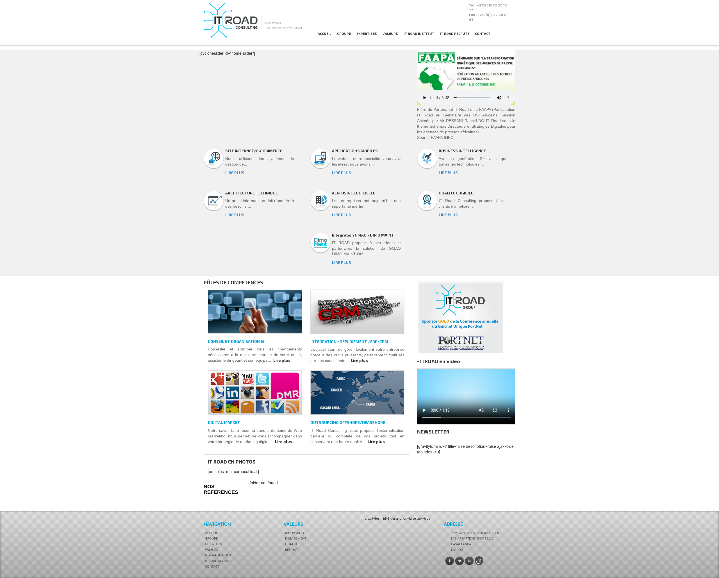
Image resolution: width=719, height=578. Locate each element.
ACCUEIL (324, 33)
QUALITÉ (291, 544)
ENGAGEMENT (295, 538)
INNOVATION (294, 533)
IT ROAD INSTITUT (419, 33)
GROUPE (344, 33)
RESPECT (291, 550)
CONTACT (482, 33)
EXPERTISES (366, 33)
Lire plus (281, 360)
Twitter (459, 560)
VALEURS (390, 33)
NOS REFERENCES (221, 489)
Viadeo (479, 560)
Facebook (449, 560)
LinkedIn (469, 560)
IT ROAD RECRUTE (454, 33)
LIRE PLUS (234, 172)
